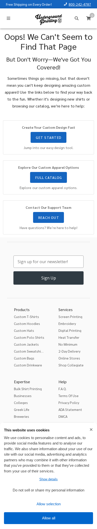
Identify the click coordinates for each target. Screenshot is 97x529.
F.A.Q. (62, 388)
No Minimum (67, 344)
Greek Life (21, 409)
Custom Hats (24, 330)
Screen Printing (70, 316)
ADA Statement (70, 409)
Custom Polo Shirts (29, 337)
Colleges (21, 402)
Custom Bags (24, 358)
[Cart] (89, 18)
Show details (48, 479)
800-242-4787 (80, 4)
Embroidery (67, 323)
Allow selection (49, 504)
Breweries (21, 416)
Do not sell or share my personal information (48, 490)
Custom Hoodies (27, 323)
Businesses (23, 395)
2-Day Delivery (69, 351)
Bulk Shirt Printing (28, 388)
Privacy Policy (68, 402)
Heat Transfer (68, 337)
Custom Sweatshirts (29, 351)
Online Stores (69, 358)
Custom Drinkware (28, 365)
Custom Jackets (26, 344)
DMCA (62, 416)
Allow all (48, 518)
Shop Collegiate (71, 365)
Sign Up (48, 278)
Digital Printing (69, 330)
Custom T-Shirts (26, 316)
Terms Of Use (68, 395)
